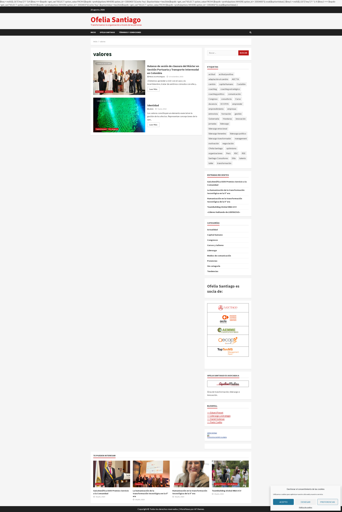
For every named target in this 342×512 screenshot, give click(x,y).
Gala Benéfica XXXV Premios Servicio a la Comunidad (111, 474)
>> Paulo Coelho (214, 422)
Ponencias (108, 92)
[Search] (250, 32)
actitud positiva (226, 74)
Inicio (93, 32)
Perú (228, 153)
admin (151, 109)
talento (242, 158)
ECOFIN (225, 104)
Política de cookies (305, 507)
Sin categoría (113, 129)
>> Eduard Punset (215, 412)
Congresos (212, 240)
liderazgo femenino (217, 133)
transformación (224, 163)
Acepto (283, 502)
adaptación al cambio (218, 79)
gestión (238, 113)
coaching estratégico (230, 89)
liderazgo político (238, 133)
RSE (243, 153)
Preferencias (327, 502)
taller (211, 163)
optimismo (231, 148)
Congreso (213, 99)
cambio (212, 84)
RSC (236, 153)
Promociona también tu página (217, 437)
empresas (231, 109)
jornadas (212, 123)
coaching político (216, 94)
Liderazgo (212, 250)
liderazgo (224, 123)
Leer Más (153, 89)
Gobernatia (214, 118)
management (241, 138)
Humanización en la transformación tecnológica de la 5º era (190, 474)
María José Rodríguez (157, 77)
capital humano (226, 84)
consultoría (226, 99)
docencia (213, 104)
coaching (213, 89)
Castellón (241, 84)
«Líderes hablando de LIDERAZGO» (223, 212)
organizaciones (215, 153)
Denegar (305, 502)
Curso (238, 99)
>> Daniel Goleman (216, 419)
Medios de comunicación (219, 255)
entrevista (213, 113)
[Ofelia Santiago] (208, 434)
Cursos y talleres (215, 245)
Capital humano (101, 129)
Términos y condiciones (130, 32)
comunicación (234, 94)
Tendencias (212, 271)
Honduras (227, 118)
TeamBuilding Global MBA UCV (222, 207)
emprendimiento (216, 109)
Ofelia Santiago (116, 19)
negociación (228, 143)
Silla (234, 158)
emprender (237, 104)
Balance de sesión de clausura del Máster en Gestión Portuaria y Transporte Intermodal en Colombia (119, 77)
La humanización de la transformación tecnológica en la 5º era (151, 474)
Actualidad (99, 92)
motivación (214, 143)
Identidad (119, 115)
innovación (241, 118)
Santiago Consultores (218, 158)
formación (226, 113)
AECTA (235, 79)
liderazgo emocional (218, 128)
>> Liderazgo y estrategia (218, 415)
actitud (212, 74)
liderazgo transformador (220, 138)
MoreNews (185, 509)
